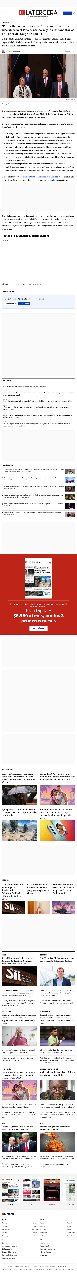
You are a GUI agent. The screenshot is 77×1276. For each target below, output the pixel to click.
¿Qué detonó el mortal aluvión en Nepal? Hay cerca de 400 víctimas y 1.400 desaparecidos (19, 1157)
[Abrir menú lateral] (3, 13)
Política (5, 22)
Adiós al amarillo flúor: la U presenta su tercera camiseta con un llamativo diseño (57, 1051)
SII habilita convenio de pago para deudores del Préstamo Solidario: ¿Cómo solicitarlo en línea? (12, 892)
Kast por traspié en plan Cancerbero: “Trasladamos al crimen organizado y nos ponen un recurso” (33, 505)
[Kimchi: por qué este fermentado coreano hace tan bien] (57, 1142)
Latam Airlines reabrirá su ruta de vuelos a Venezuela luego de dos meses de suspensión (57, 1001)
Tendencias (6, 1012)
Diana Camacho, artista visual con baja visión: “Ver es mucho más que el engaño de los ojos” (57, 1157)
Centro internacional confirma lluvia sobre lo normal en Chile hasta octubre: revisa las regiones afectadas (19, 778)
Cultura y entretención (49, 1069)
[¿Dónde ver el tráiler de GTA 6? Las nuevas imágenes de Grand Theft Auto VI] (63, 907)
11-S (11, 284)
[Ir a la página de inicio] (38, 13)
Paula (42, 1123)
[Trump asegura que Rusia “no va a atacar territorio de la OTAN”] (19, 1142)
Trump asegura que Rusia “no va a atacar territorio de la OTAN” (17, 1128)
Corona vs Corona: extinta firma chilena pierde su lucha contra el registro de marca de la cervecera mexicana (57, 992)
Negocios (43, 955)
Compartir (7, 104)
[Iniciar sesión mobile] (74, 13)
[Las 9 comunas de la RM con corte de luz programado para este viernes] (38, 907)
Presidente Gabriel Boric (28, 284)
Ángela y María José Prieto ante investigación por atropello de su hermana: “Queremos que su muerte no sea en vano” (37, 417)
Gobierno (16, 284)
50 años (39, 284)
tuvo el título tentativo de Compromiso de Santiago (37, 177)
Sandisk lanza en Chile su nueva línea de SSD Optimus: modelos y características (19, 1105)
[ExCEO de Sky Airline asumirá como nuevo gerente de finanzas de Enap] (57, 976)
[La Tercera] (11, 1202)
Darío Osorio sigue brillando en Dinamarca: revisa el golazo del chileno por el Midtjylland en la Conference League (57, 1060)
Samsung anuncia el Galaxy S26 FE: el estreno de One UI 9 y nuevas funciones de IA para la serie (56, 814)
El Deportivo (45, 1012)
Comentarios (17, 104)
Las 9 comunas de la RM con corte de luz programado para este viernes (38, 889)
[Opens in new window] (52, 1201)
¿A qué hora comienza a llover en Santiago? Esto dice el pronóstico (18, 1059)
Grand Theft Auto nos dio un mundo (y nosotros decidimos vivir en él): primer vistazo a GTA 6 (37, 401)
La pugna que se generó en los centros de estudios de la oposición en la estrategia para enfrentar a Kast (33, 513)
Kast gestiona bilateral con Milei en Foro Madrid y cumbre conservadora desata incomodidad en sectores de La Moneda (30, 479)
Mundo (4, 1123)
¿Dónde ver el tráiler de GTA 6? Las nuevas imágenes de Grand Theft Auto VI (63, 889)
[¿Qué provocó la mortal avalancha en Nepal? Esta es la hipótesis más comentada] (19, 830)
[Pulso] (31, 1201)
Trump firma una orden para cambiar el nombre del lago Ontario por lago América (17, 1165)
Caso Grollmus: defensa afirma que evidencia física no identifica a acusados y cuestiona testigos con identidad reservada (38, 394)
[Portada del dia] (38, 597)
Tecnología (6, 1069)
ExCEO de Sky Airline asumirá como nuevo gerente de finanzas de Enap (57, 959)
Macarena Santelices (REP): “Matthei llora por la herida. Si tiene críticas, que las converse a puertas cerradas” (34, 487)
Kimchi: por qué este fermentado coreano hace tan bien (55, 1128)
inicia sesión (10, 303)
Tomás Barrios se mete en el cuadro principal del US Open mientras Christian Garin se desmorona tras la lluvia (57, 1019)
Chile (4, 955)
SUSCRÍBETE (38, 628)
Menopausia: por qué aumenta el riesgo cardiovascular (54, 1165)
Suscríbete (24, 303)
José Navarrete (14, 51)
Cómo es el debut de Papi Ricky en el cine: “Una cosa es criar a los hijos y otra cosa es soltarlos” (57, 1105)
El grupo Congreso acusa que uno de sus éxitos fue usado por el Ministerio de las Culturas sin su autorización (57, 1114)
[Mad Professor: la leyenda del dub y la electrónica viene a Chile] (57, 1090)
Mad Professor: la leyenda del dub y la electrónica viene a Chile (26, 387)
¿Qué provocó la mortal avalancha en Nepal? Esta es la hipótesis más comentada (19, 812)
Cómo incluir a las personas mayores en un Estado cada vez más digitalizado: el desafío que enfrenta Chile (36, 408)
